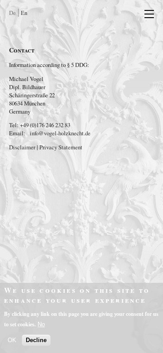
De (12, 13)
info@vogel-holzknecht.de (60, 133)
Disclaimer (22, 147)
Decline (36, 340)
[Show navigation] (145, 14)
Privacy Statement (60, 147)
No (41, 324)
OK (12, 340)
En (24, 13)
